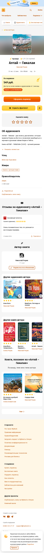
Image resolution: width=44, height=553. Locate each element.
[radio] (13, 122)
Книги (8, 22)
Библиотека (22, 16)
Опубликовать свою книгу (11, 194)
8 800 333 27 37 (8, 526)
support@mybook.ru (23, 526)
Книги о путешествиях (11, 170)
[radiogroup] (22, 122)
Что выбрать (6, 16)
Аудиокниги (20, 22)
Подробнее (30, 544)
